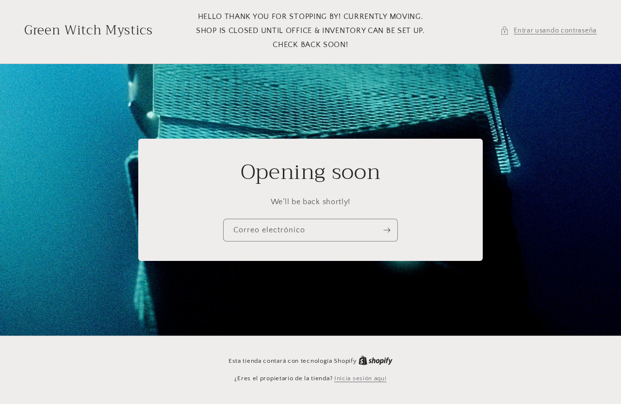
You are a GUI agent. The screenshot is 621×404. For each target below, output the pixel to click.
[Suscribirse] (386, 230)
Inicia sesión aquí (360, 378)
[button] (548, 31)
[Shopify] (375, 360)
